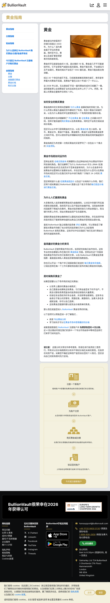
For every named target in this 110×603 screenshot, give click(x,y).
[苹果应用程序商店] (57, 535)
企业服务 (6, 541)
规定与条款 (7, 555)
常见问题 (6, 529)
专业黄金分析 (60, 319)
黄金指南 (10, 29)
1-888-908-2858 (87, 534)
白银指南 (10, 36)
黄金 (10, 73)
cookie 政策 (20, 594)
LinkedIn (32, 537)
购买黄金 (66, 121)
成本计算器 (7, 535)
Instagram (33, 549)
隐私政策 (75, 591)
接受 (101, 592)
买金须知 (50, 146)
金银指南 (10, 70)
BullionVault (67, 309)
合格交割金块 (60, 161)
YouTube (32, 545)
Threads (32, 553)
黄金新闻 (74, 252)
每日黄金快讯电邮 (92, 263)
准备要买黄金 (14, 79)
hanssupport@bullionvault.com (93, 523)
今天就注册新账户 (74, 481)
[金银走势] (92, 5)
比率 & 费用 (7, 532)
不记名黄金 (73, 118)
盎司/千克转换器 (9, 538)
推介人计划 (7, 544)
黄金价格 (12, 82)
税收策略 (6, 552)
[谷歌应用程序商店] (57, 543)
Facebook (32, 541)
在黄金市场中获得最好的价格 (76, 322)
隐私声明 (6, 549)
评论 (78, 224)
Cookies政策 (7, 558)
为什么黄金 (75, 107)
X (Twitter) (33, 533)
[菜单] (105, 5)
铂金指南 (10, 43)
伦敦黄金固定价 (67, 181)
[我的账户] (99, 5)
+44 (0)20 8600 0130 (89, 528)
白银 (10, 76)
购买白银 (12, 85)
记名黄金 (85, 118)
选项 (90, 592)
